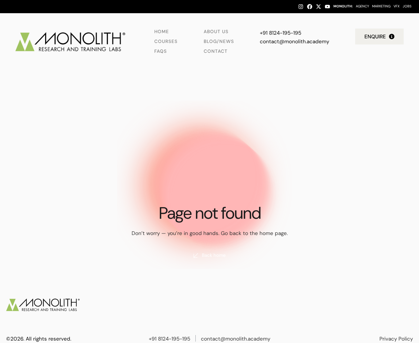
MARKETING (381, 6)
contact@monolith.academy (294, 41)
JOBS (407, 6)
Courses (166, 41)
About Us (216, 32)
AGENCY (362, 6)
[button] (379, 36)
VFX (397, 6)
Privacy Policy (396, 338)
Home (161, 32)
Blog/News (219, 41)
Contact (216, 51)
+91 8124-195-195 (280, 32)
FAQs (160, 51)
